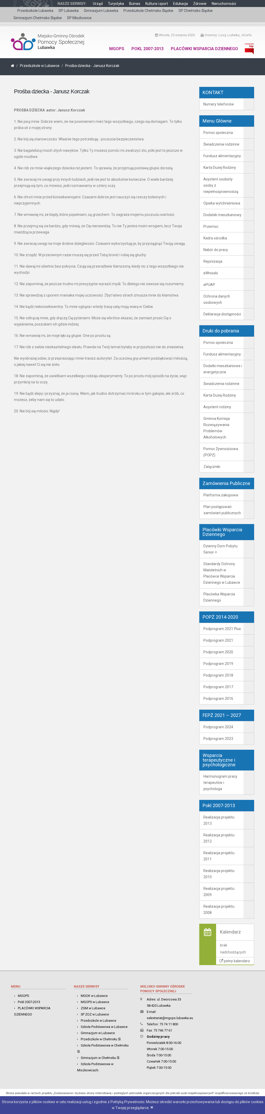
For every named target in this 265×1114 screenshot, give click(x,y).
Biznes (134, 4)
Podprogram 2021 (218, 640)
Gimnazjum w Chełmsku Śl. (100, 1058)
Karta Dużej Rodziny (219, 167)
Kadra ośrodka (215, 238)
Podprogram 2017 (218, 687)
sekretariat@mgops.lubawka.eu (170, 1018)
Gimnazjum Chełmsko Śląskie (37, 18)
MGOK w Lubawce (94, 996)
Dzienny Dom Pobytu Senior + (220, 549)
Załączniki (211, 467)
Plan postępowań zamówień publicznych (222, 510)
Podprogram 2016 (218, 698)
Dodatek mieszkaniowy (222, 215)
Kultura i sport (156, 4)
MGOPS (116, 48)
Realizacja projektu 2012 (218, 838)
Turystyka (116, 4)
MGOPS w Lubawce (95, 1002)
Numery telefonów (218, 104)
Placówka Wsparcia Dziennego (219, 597)
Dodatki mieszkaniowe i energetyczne (222, 369)
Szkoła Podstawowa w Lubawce (104, 1027)
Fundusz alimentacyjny (222, 156)
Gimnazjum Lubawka (101, 11)
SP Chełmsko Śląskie (196, 11)
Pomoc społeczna (218, 133)
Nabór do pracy (215, 250)
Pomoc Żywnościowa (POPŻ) (220, 452)
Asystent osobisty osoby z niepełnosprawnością (220, 185)
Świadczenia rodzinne (221, 144)
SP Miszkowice (79, 18)
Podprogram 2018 (218, 675)
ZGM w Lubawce (93, 1008)
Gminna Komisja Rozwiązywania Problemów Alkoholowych (216, 427)
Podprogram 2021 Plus (222, 629)
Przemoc (210, 226)
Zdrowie (200, 4)
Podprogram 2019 (218, 664)
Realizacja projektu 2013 (218, 820)
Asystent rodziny (217, 407)
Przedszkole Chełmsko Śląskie (148, 11)
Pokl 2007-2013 (147, 48)
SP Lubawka (68, 11)
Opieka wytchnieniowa (221, 203)
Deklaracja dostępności (222, 314)
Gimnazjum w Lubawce (98, 1033)
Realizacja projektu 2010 (218, 874)
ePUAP (209, 285)
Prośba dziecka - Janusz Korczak (92, 66)
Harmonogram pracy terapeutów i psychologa (220, 782)
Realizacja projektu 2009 (218, 891)
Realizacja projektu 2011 (218, 856)
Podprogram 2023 (218, 739)
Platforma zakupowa (220, 495)
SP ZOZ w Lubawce (95, 1014)
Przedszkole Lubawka (35, 11)
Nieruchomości (224, 4)
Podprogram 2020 (218, 652)
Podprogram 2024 (218, 727)
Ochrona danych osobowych (216, 299)
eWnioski (210, 273)
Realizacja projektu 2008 (218, 909)
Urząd (98, 4)
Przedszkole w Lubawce (40, 66)
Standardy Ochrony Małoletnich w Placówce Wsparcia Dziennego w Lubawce (221, 573)
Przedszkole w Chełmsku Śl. (101, 1039)
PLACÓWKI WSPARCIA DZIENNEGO (204, 48)
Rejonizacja (212, 261)
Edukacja (180, 4)
